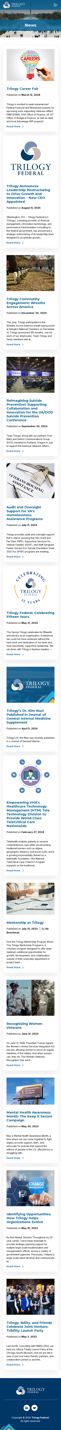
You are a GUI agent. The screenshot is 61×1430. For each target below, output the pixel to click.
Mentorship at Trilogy (25, 923)
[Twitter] (34, 1408)
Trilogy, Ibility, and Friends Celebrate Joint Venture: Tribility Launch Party (29, 1326)
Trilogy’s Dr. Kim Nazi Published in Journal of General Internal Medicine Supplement (29, 716)
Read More (13, 126)
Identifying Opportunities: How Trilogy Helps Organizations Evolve (29, 1218)
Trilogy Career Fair (22, 89)
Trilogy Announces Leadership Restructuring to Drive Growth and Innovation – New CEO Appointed (28, 194)
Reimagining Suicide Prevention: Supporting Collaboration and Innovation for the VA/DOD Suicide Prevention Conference (30, 410)
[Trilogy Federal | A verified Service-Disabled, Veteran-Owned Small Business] (14, 5)
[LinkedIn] (27, 1408)
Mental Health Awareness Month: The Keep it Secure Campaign (29, 1116)
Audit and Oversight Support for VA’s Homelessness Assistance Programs (25, 513)
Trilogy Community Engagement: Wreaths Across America (26, 303)
